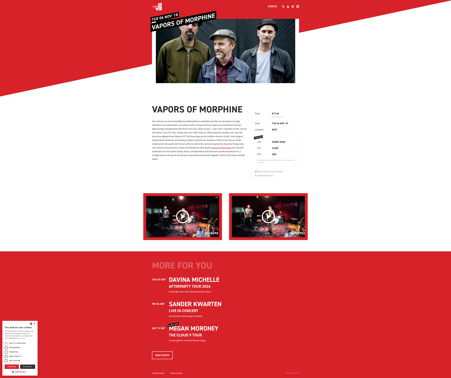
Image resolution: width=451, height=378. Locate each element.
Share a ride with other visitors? (270, 171)
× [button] (34, 324)
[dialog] (20, 348)
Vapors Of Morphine (221, 147)
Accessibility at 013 (265, 175)
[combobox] (31, 324)
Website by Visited (292, 373)
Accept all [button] (11, 367)
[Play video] (182, 216)
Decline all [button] (27, 367)
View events (162, 355)
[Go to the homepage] (160, 6)
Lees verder (21, 338)
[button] (20, 371)
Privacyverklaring (176, 373)
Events (272, 6)
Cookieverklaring (158, 373)
